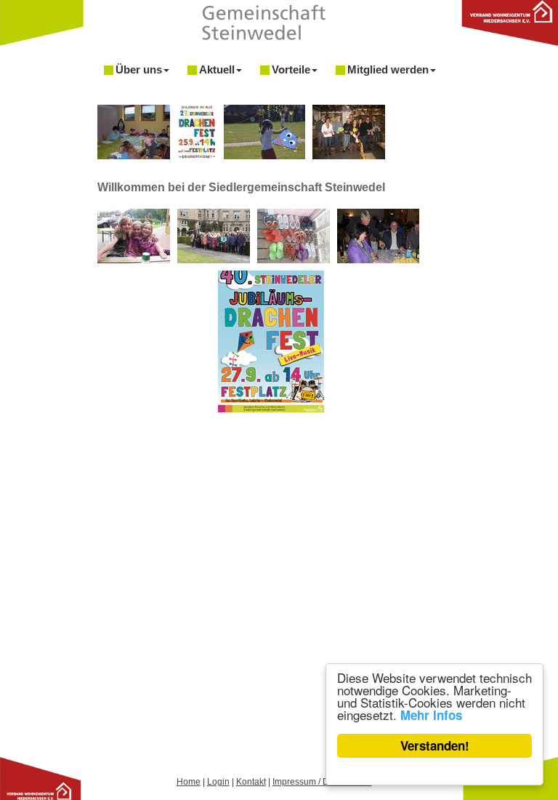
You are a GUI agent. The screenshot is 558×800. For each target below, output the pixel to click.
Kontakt (251, 782)
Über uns (139, 69)
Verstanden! (434, 745)
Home (189, 782)
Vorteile (291, 69)
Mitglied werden (388, 69)
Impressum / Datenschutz (322, 782)
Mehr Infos (431, 715)
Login (218, 782)
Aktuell (217, 69)
